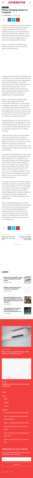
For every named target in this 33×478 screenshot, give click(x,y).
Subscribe (16, 464)
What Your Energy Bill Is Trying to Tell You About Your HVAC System (13, 279)
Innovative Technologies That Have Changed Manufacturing (25, 238)
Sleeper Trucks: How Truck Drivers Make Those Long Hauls (8, 238)
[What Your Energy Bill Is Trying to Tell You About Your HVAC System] (27, 280)
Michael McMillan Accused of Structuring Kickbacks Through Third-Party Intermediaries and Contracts (13, 300)
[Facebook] (9, 20)
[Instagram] (6, 472)
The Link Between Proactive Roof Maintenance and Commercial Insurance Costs (12, 310)
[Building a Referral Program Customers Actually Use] (27, 290)
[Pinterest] (18, 20)
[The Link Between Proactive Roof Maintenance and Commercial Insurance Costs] (27, 310)
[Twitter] (13, 20)
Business (5, 7)
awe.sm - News (6, 349)
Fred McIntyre (7, 15)
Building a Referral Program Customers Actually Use (12, 288)
